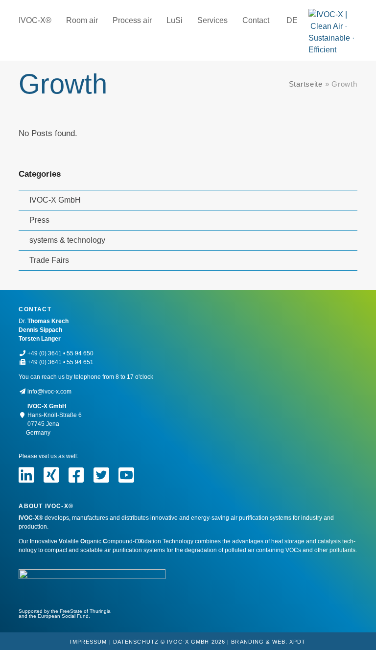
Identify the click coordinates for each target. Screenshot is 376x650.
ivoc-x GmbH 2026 (196, 642)
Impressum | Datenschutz (114, 642)
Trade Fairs (49, 260)
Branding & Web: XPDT (268, 642)
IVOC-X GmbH (55, 200)
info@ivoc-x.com (49, 391)
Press (39, 220)
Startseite (306, 84)
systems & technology (67, 240)
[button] (315, 20)
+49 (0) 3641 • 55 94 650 (60, 353)
